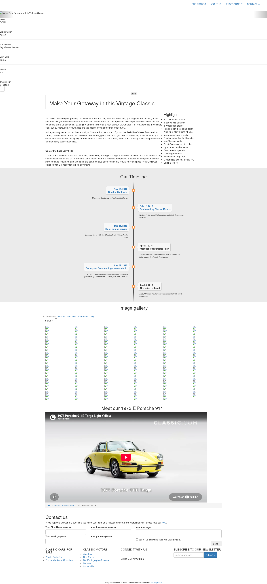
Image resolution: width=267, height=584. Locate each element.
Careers (87, 563)
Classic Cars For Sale (63, 505)
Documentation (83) (84, 316)
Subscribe (210, 555)
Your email (55, 536)
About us (87, 553)
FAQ (164, 522)
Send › (216, 543)
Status (48, 320)
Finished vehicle (66, 316)
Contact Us (88, 566)
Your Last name (103, 527)
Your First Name (58, 527)
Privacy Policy (156, 582)
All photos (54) (50, 316)
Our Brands (88, 557)
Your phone (101, 536)
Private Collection (53, 557)
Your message (143, 527)
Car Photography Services (96, 560)
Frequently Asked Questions (59, 560)
